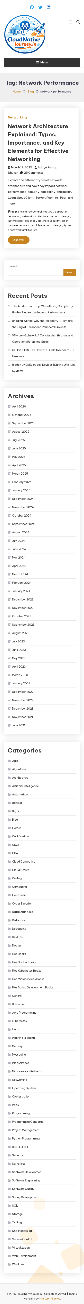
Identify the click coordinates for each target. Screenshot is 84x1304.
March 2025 (20, 473)
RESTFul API (20, 1147)
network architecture (35, 216)
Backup (17, 803)
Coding (17, 878)
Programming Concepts (27, 1121)
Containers (19, 895)
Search (13, 266)
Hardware (18, 1004)
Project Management (25, 1130)
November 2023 (23, 608)
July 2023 (18, 641)
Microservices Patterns (27, 1071)
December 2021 (22, 708)
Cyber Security (22, 903)
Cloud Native (20, 870)
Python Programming (26, 1138)
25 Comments (34, 172)
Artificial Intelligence (25, 786)
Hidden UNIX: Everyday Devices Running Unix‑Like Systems (43, 368)
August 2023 (20, 633)
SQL (15, 1205)
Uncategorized (22, 1231)
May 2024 (19, 557)
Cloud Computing (23, 861)
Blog (15, 819)
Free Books (19, 954)
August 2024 (20, 532)
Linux (15, 1029)
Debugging (19, 928)
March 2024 (20, 574)
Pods (15, 1105)
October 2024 (21, 515)
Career (16, 828)
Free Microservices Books (28, 979)
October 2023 (21, 616)
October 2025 (21, 415)
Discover (18, 240)
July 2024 (18, 541)
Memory (17, 1046)
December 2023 (23, 599)
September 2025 (23, 423)
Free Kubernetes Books (26, 970)
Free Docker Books (24, 962)
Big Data (17, 811)
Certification (20, 836)
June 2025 (19, 448)
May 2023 (18, 658)
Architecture (20, 777)
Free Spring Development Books (32, 987)
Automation (20, 794)
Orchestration (21, 1096)
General (17, 996)
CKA (15, 853)
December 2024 (23, 499)
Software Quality (23, 1189)
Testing (17, 1222)
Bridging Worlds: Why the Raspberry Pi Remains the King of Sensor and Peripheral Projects (42, 324)
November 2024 (23, 507)
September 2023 (23, 624)
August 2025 (20, 431)
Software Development (27, 1172)
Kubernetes (19, 1021)
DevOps (17, 937)
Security (17, 1155)
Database (18, 920)
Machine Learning (23, 1038)
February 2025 (21, 482)
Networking (17, 117)
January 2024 (21, 591)
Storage (17, 1214)
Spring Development (25, 1197)
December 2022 (23, 692)
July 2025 (18, 440)
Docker (16, 945)
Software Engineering (26, 1180)
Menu (44, 62)
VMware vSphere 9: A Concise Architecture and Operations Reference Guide (42, 338)
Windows (18, 1264)
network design (60, 216)
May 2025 (18, 457)
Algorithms (19, 769)
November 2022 (23, 700)
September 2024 (23, 524)
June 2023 (19, 650)
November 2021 (22, 717)
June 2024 (19, 549)
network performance (22, 220)
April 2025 (19, 465)
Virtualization (21, 1247)
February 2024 (22, 582)
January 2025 (21, 490)
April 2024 (19, 566)
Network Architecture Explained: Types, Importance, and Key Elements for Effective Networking (38, 142)
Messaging (19, 1054)
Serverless (18, 1163)
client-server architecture (36, 211)
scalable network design (47, 225)
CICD (15, 845)
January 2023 (21, 683)
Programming (21, 1113)
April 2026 (19, 406)
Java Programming (24, 1012)
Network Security (49, 220)
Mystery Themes (49, 1298)
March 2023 (20, 675)
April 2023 (19, 666)
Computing (19, 887)
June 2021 (18, 725)
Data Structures (22, 912)
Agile (15, 761)
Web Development (24, 1256)
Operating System (24, 1088)
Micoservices (20, 1063)
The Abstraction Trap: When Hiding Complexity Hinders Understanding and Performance (42, 309)
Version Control (22, 1239)
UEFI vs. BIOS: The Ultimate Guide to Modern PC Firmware (43, 353)
